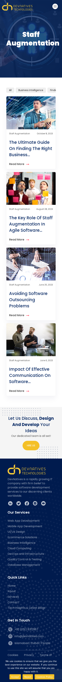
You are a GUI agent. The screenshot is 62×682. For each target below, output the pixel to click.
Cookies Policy (44, 676)
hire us (31, 445)
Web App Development (24, 521)
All (10, 90)
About (12, 591)
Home (12, 586)
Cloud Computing (19, 548)
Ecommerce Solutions (22, 537)
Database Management (24, 565)
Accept (15, 676)
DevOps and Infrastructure (26, 554)
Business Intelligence (30, 90)
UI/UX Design (16, 532)
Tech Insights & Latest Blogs (26, 608)
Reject (27, 676)
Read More (16, 164)
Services (13, 597)
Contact (13, 602)
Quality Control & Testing (25, 559)
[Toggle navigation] (55, 6)
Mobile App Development (25, 526)
